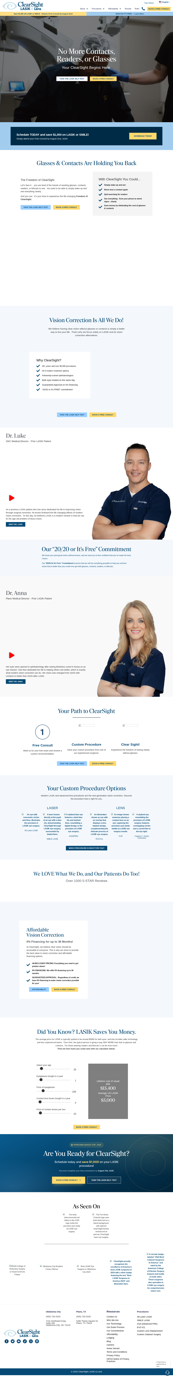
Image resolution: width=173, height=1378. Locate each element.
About (82, 9)
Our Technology (114, 1324)
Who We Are (113, 1320)
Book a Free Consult (67, 1180)
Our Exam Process (115, 1327)
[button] (12, 498)
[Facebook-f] (7, 1341)
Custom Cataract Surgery (149, 1334)
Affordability (113, 9)
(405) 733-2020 (53, 1316)
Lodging (110, 1338)
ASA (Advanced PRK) (147, 1324)
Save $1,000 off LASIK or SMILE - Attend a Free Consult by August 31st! (43, 14)
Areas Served (113, 1348)
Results (128, 9)
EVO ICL (141, 1327)
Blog (109, 1341)
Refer (137, 9)
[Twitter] (13, 1341)
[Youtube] (19, 1341)
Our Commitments (115, 1331)
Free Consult (42, 745)
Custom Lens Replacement (150, 1331)
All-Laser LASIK (144, 1317)
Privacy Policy (113, 1355)
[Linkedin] (37, 1341)
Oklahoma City (53, 1312)
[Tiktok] (25, 1341)
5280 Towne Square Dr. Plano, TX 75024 (87, 1322)
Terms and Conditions (117, 1352)
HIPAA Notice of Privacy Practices (118, 1360)
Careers (110, 1345)
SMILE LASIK (143, 1320)
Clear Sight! (130, 744)
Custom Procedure (86, 744)
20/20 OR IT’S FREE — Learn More (130, 14)
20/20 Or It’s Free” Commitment (60, 563)
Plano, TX (81, 1312)
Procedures (96, 9)
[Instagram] (31, 1341)
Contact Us (112, 1317)
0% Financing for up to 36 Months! (49, 941)
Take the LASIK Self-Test (104, 1180)
